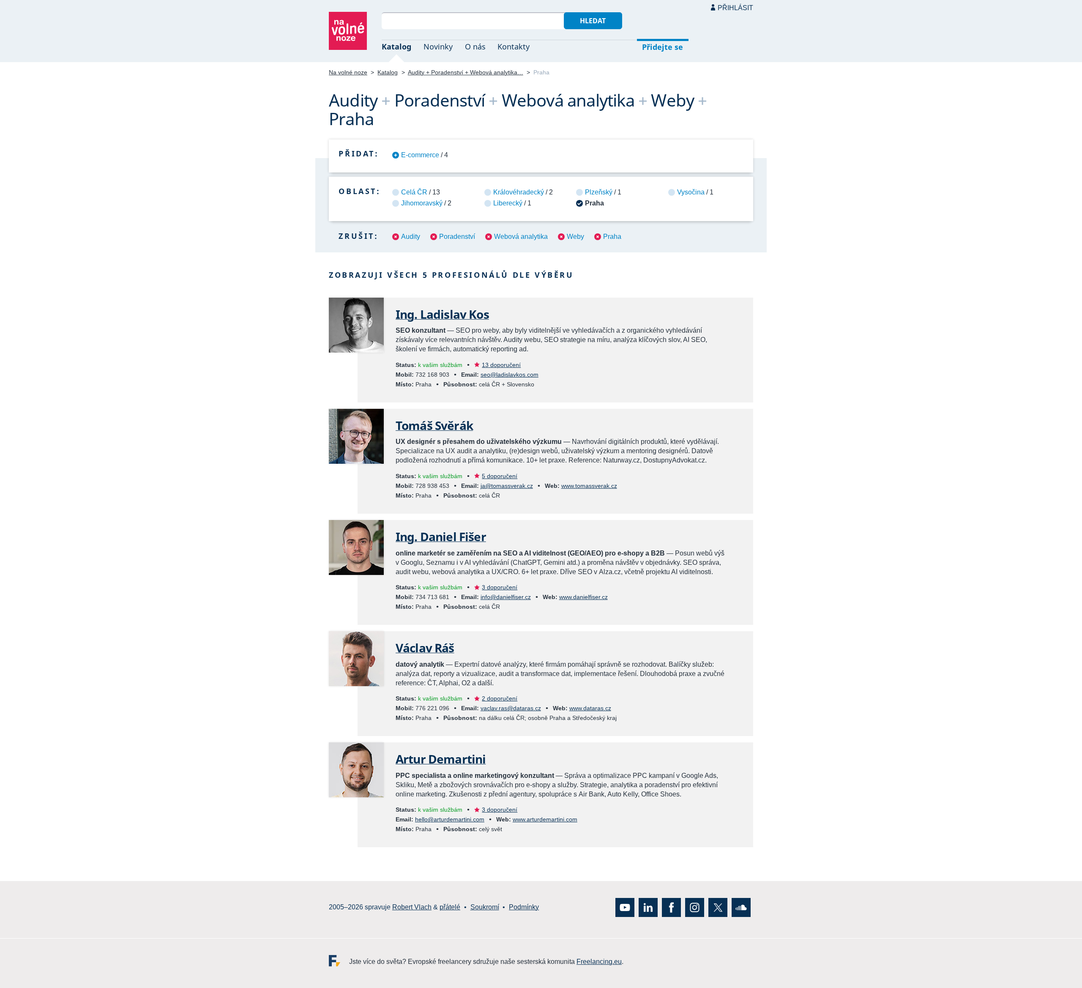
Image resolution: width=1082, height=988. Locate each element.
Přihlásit (735, 7)
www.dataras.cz (590, 708)
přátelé (450, 907)
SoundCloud (741, 907)
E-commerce (420, 155)
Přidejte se (662, 47)
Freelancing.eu (339, 960)
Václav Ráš (425, 648)
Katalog (396, 46)
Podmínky (524, 907)
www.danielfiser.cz (583, 597)
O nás (475, 46)
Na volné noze (348, 72)
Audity (410, 236)
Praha (612, 236)
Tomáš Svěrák (434, 425)
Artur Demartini (441, 759)
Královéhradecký (518, 192)
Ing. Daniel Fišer (441, 536)
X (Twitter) (717, 907)
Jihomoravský (422, 203)
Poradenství (457, 236)
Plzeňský (598, 192)
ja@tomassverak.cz (507, 485)
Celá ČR (414, 192)
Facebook (671, 907)
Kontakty (513, 46)
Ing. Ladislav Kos (442, 314)
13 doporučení (501, 364)
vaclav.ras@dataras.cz (511, 708)
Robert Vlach (412, 907)
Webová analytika (521, 236)
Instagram (694, 907)
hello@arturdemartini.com (449, 819)
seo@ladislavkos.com (509, 374)
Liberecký (507, 203)
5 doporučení (499, 476)
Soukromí (484, 907)
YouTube (624, 907)
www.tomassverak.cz (589, 485)
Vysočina (691, 192)
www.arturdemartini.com (545, 819)
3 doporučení (499, 587)
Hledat (593, 20)
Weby (575, 236)
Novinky (438, 46)
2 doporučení (499, 698)
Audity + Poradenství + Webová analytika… (465, 72)
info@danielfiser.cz (506, 597)
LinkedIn (648, 907)
